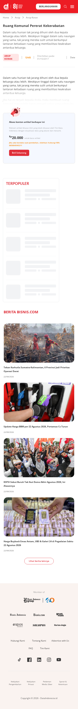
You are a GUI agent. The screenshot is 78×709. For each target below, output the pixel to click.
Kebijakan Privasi (31, 683)
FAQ (31, 648)
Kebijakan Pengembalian (15, 683)
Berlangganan (48, 6)
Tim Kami (45, 648)
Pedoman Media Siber (47, 683)
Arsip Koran (32, 17)
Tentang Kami (39, 640)
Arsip (17, 17)
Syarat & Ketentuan (62, 683)
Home (6, 17)
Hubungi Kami (18, 640)
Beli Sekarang (19, 152)
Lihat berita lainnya (39, 561)
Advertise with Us (60, 640)
